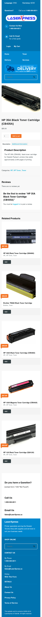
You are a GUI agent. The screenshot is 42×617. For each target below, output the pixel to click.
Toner (24, 54)
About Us (8, 587)
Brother (5, 305)
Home (7, 54)
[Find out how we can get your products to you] (21, 68)
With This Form (11, 577)
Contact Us (9, 592)
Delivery (8, 60)
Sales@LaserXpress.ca (13, 514)
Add (6, 262)
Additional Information (19, 144)
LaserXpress (11, 521)
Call (10, 36)
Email (17, 36)
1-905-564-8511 (31, 10)
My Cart (16, 46)
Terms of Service (11, 603)
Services (25, 60)
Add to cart (16, 136)
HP (11, 170)
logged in (16, 204)
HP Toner (17, 170)
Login (8, 46)
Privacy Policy (10, 597)
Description (6, 144)
